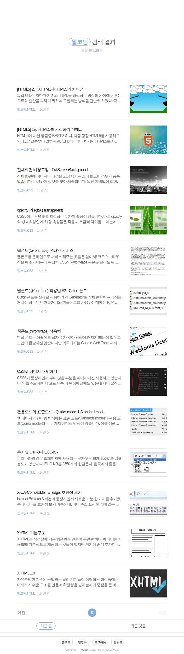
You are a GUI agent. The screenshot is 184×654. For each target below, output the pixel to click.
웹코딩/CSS (25, 190)
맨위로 (118, 642)
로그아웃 (100, 642)
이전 (21, 613)
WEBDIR (85, 649)
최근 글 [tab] (46, 626)
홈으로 (66, 642)
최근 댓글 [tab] (138, 626)
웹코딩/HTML (26, 109)
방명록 (82, 642)
